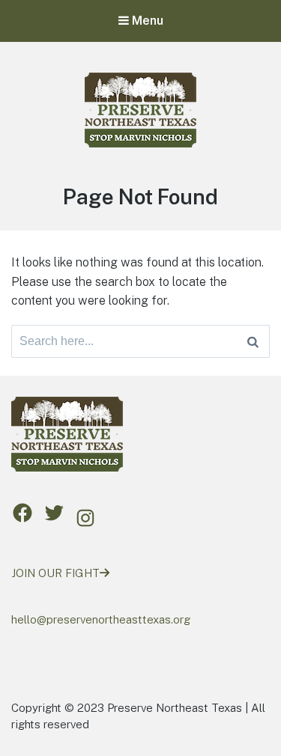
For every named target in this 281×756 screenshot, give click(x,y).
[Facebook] (22, 513)
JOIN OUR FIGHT (55, 573)
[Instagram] (85, 518)
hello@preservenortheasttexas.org (100, 619)
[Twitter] (54, 513)
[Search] (253, 341)
